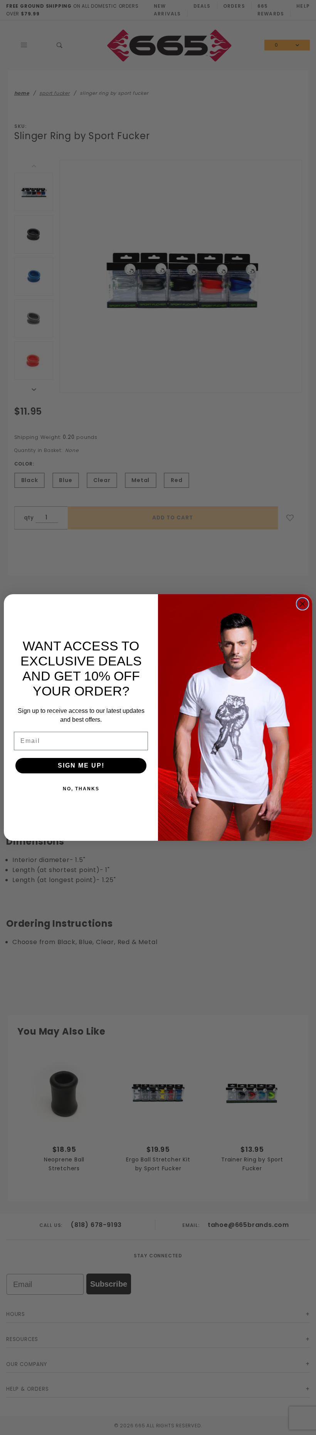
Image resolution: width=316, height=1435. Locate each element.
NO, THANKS (81, 788)
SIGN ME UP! (81, 765)
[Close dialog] (302, 604)
